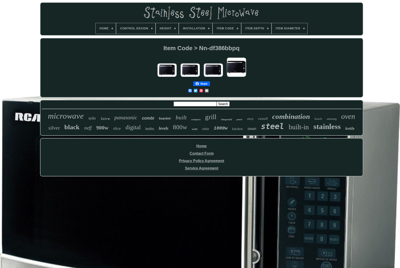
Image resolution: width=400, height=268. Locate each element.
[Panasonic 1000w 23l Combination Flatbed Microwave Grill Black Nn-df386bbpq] (213, 77)
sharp (250, 118)
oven (348, 116)
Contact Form (202, 153)
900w (102, 128)
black (72, 127)
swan (251, 129)
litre (105, 119)
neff (88, 128)
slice (117, 128)
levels (163, 128)
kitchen (237, 129)
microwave (66, 115)
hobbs (149, 129)
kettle (350, 128)
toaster (165, 118)
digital (133, 127)
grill (210, 116)
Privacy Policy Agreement (201, 161)
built (181, 117)
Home (201, 146)
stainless (327, 126)
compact (195, 119)
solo (92, 118)
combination (291, 116)
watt (194, 129)
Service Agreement (201, 168)
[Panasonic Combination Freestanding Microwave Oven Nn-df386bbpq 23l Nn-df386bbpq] (236, 77)
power (239, 119)
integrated (226, 119)
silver (54, 128)
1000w (221, 128)
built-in (299, 127)
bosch (318, 118)
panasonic (125, 117)
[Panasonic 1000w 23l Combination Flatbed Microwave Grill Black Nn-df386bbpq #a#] (167, 77)
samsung (332, 118)
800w (180, 127)
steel (272, 126)
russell (263, 118)
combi (148, 118)
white (205, 129)
